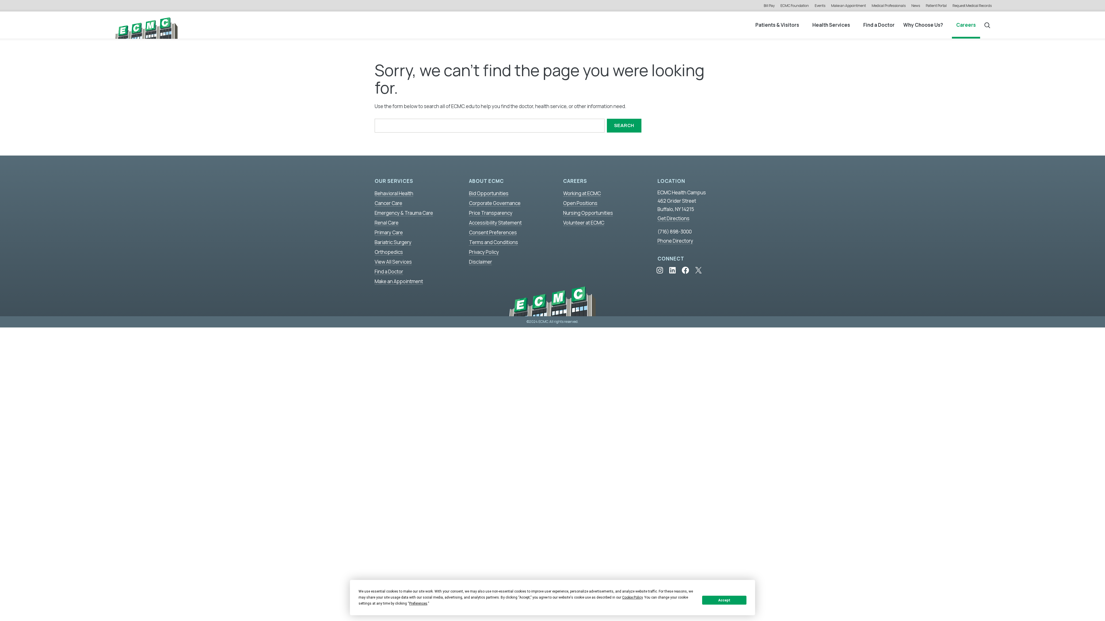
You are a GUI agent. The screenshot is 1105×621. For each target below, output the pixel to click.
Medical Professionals (889, 5)
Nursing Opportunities (588, 213)
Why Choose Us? (923, 25)
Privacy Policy (484, 252)
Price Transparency (491, 213)
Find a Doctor (879, 25)
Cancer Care (388, 203)
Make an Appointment (848, 5)
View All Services (393, 261)
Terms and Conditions (493, 242)
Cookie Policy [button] (632, 597)
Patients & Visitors (777, 25)
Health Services (831, 25)
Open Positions (580, 203)
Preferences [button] (418, 603)
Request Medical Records (972, 5)
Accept (724, 600)
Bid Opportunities (488, 193)
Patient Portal (936, 5)
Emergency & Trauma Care (404, 213)
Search (624, 125)
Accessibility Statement (495, 222)
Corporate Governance (495, 203)
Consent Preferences (493, 232)
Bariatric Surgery (393, 242)
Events (820, 5)
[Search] (987, 25)
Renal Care (387, 222)
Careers (966, 25)
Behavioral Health (394, 193)
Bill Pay (769, 5)
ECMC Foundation (794, 5)
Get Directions (673, 218)
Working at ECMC (582, 193)
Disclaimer (480, 261)
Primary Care (389, 232)
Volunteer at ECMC (583, 222)
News (915, 5)
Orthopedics (389, 252)
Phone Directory (675, 240)
